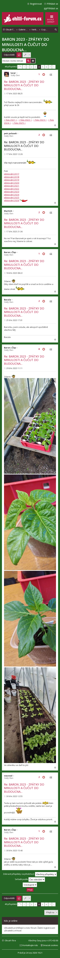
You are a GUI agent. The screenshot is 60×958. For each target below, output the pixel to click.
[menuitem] (56, 29)
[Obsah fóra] (23, 21)
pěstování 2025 (11, 197)
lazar (13, 72)
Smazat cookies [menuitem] (50, 945)
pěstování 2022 (11, 188)
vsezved (8, 775)
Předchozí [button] (24, 67)
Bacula (7, 299)
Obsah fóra (10, 940)
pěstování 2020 (11, 182)
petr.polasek (10, 133)
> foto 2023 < (40, 120)
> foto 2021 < (10, 120)
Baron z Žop (10, 252)
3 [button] (35, 66)
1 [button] (27, 66)
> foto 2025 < (19, 123)
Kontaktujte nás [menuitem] (30, 945)
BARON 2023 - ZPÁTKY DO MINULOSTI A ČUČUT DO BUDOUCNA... (25, 44)
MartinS (8, 210)
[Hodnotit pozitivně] (43, 74)
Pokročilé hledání (33, 61)
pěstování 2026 (11, 200)
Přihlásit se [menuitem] (52, 3)
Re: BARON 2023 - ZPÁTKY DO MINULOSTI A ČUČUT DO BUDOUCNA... (24, 85)
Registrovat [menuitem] (36, 3)
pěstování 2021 (11, 185)
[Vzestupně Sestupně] (30, 885)
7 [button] (50, 66)
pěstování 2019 (11, 179)
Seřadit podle (21, 879)
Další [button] (54, 67)
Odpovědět (9, 54)
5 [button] (42, 66)
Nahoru (55, 125)
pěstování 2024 (11, 194)
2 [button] (31, 66)
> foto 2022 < (25, 120)
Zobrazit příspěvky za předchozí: (19, 874)
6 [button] (46, 66)
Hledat (28, 61)
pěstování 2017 (11, 173)
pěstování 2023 (11, 191)
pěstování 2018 (11, 176)
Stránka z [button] (19, 67)
